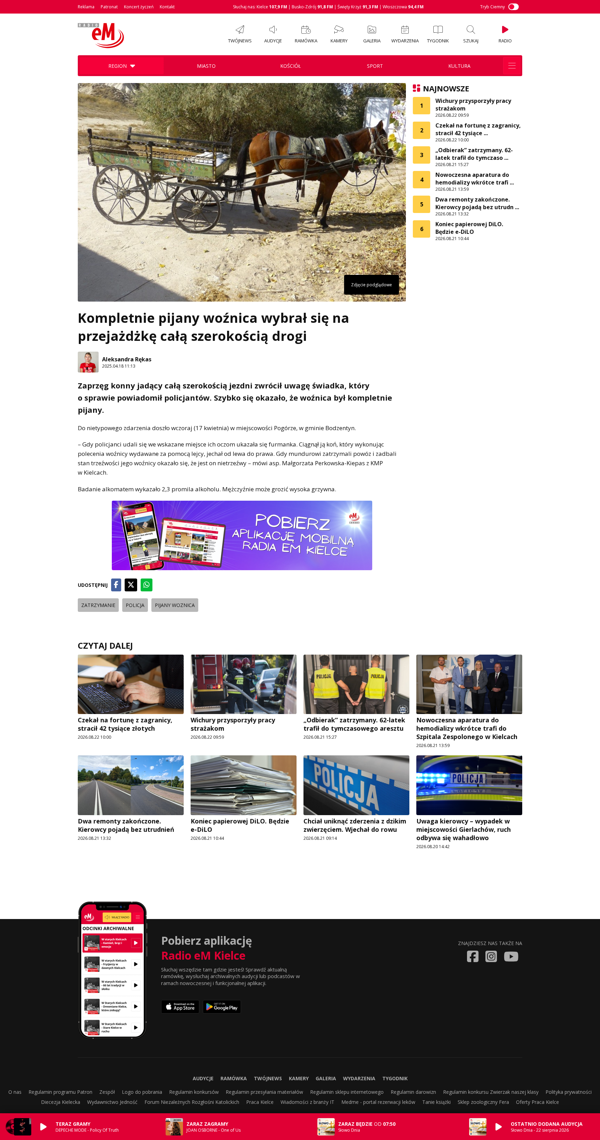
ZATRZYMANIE (98, 605)
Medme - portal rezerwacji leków (378, 1102)
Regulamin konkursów (194, 1092)
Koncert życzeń (138, 7)
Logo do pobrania (142, 1092)
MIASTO (206, 66)
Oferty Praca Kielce (537, 1102)
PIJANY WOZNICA (175, 605)
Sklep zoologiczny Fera (483, 1102)
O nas (15, 1092)
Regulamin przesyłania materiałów (264, 1092)
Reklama (86, 7)
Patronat (109, 7)
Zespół (107, 1092)
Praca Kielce (260, 1102)
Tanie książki (436, 1102)
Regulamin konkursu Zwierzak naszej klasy (491, 1092)
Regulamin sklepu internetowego (347, 1092)
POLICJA (135, 605)
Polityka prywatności (568, 1092)
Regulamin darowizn (413, 1092)
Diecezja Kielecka (60, 1102)
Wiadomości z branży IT (307, 1102)
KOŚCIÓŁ (290, 66)
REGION (117, 66)
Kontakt (167, 7)
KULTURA (459, 66)
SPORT (375, 66)
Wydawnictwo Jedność (112, 1102)
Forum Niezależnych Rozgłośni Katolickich (191, 1102)
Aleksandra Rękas (126, 359)
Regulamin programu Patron (60, 1092)
